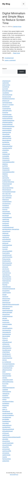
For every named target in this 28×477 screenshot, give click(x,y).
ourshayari (5, 223)
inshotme (5, 112)
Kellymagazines (7, 263)
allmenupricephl (7, 312)
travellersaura (6, 350)
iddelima (5, 164)
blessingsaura (6, 189)
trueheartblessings (8, 182)
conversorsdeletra (8, 366)
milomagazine (6, 391)
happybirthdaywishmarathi (10, 304)
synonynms (5, 322)
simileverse (5, 344)
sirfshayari (5, 433)
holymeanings (6, 330)
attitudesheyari (7, 342)
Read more (16, 53)
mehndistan (6, 275)
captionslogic (6, 455)
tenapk (4, 294)
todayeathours (6, 425)
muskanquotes (7, 114)
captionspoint (6, 292)
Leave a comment (10, 60)
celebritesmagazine (8, 387)
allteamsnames (7, 370)
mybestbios (6, 235)
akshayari (5, 243)
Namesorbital (6, 459)
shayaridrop (6, 441)
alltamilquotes (6, 277)
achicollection (6, 239)
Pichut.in (5, 338)
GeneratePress (14, 474)
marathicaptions (7, 328)
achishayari (5, 300)
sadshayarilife (6, 451)
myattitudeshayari (8, 227)
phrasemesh (6, 144)
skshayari (5, 296)
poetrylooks (6, 271)
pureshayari (6, 106)
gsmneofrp (5, 178)
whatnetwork (6, 81)
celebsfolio (5, 461)
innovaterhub (6, 374)
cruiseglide (5, 156)
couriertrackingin (7, 413)
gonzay (4, 360)
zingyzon (5, 340)
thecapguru (5, 158)
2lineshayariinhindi (8, 429)
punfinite (5, 166)
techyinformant (7, 195)
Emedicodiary (6, 261)
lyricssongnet (6, 241)
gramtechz (5, 283)
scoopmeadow (7, 201)
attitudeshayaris (7, 306)
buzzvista (5, 383)
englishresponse (7, 316)
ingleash (5, 326)
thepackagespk (7, 184)
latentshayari (6, 302)
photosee (5, 267)
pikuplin (4, 318)
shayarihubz (6, 211)
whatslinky (5, 150)
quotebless (5, 403)
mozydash (5, 423)
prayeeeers (5, 207)
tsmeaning (5, 320)
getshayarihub (6, 138)
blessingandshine (7, 188)
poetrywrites (6, 85)
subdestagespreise (8, 120)
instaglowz (5, 205)
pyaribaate (5, 225)
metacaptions (6, 213)
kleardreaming (6, 348)
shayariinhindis (7, 445)
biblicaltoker (6, 308)
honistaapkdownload (8, 191)
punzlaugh (5, 215)
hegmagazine (6, 280)
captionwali (5, 435)
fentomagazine (7, 128)
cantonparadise (7, 102)
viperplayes (5, 393)
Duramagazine (6, 265)
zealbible (5, 389)
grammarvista (6, 132)
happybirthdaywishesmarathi (11, 437)
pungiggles (5, 419)
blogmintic (5, 405)
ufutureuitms (6, 346)
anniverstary (6, 449)
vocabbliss (5, 93)
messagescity (6, 332)
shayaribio (5, 447)
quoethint (5, 395)
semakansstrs (6, 356)
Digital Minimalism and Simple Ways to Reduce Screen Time (13, 18)
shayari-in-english (8, 104)
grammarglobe (6, 130)
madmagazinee (7, 245)
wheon (4, 399)
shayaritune (6, 314)
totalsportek (6, 154)
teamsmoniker (6, 375)
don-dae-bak (6, 193)
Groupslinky (6, 290)
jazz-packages (6, 197)
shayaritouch (6, 231)
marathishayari (7, 255)
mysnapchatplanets (8, 364)
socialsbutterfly (7, 148)
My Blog (6, 4)
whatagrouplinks (7, 116)
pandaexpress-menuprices (10, 229)
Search (4, 68)
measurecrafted (7, 146)
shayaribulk (5, 134)
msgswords (6, 160)
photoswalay (6, 298)
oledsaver (5, 233)
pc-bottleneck (6, 362)
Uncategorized (9, 58)
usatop (4, 407)
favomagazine (6, 279)
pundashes (5, 142)
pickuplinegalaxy (7, 91)
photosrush (5, 100)
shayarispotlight (7, 251)
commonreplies (7, 324)
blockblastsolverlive (8, 98)
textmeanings (6, 334)
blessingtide (6, 336)
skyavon (4, 209)
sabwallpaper (6, 136)
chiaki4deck (6, 352)
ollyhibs (4, 378)
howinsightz (6, 253)
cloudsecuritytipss (8, 401)
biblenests (5, 199)
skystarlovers (6, 203)
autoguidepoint (7, 217)
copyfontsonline (7, 257)
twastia (4, 457)
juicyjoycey (5, 269)
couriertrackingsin (7, 443)
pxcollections (6, 427)
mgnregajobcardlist (8, 162)
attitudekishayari (7, 431)
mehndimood (6, 286)
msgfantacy (6, 397)
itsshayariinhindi (7, 118)
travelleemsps (6, 417)
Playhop (4, 284)
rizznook (5, 249)
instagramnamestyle (8, 288)
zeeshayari (5, 237)
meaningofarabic (7, 310)
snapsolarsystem (7, 379)
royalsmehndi (6, 108)
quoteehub (5, 87)
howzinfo (5, 247)
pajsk (4, 372)
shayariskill (5, 221)
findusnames (6, 259)
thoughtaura (6, 411)
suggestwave (6, 180)
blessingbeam (6, 140)
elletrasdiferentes (7, 381)
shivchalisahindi (7, 94)
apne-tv (4, 409)
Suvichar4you (6, 273)
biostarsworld (6, 96)
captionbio (5, 83)
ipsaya (4, 385)
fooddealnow (6, 421)
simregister (5, 453)
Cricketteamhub (7, 368)
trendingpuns (6, 354)
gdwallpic (5, 439)
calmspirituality (7, 110)
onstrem (4, 152)
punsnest (5, 89)
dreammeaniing (7, 358)
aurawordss (6, 186)
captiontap (5, 219)
